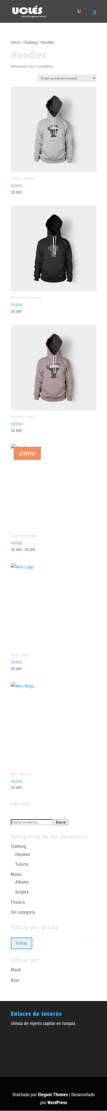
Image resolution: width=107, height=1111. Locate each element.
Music (16, 874)
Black (16, 970)
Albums (22, 882)
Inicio (15, 42)
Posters (18, 902)
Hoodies (22, 854)
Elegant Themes (53, 1094)
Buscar (61, 822)
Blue (15, 980)
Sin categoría (23, 912)
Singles (22, 892)
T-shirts (21, 864)
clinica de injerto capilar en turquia (43, 1023)
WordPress (57, 1102)
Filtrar (21, 943)
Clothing (30, 42)
